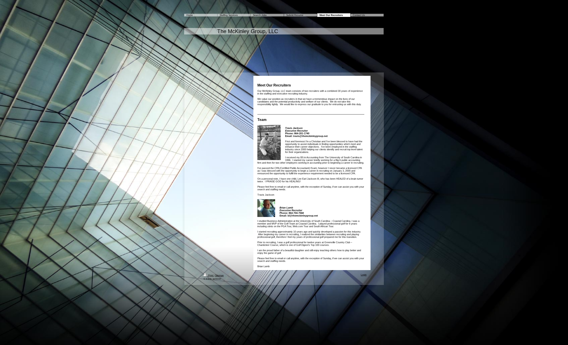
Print (210, 275)
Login (364, 274)
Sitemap (219, 275)
